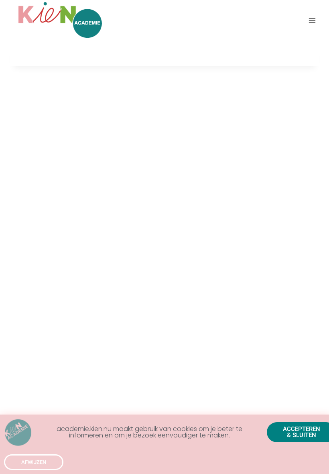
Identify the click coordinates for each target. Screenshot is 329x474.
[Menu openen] (312, 20)
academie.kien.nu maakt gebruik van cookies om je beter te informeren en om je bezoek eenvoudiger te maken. (149, 432)
